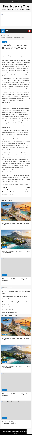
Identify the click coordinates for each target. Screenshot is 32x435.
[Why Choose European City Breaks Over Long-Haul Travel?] (16, 211)
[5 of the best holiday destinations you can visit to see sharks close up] (16, 410)
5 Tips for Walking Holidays (9, 312)
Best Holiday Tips (16, 6)
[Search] (27, 31)
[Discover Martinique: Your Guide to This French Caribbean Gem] (16, 239)
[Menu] (6, 31)
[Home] (3, 31)
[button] (6, 31)
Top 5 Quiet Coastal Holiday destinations (24, 190)
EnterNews (23, 431)
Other (4, 42)
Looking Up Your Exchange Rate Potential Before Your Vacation (8, 191)
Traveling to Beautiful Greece (11, 184)
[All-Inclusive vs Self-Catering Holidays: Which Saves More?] (16, 267)
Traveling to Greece (23, 184)
